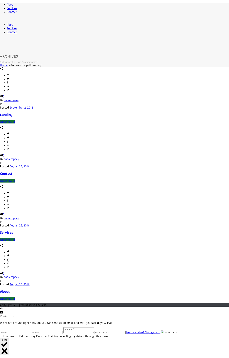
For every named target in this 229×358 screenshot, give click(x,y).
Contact (12, 12)
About (10, 4)
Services (12, 8)
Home (4, 65)
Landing (6, 115)
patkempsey (11, 100)
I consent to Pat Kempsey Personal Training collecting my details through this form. (55, 336)
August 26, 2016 (20, 166)
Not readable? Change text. (143, 332)
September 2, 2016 (21, 107)
